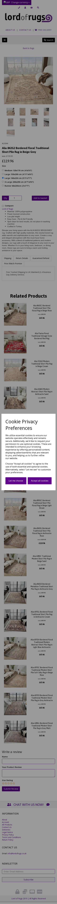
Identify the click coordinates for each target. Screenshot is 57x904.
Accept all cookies (39, 480)
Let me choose (16, 480)
